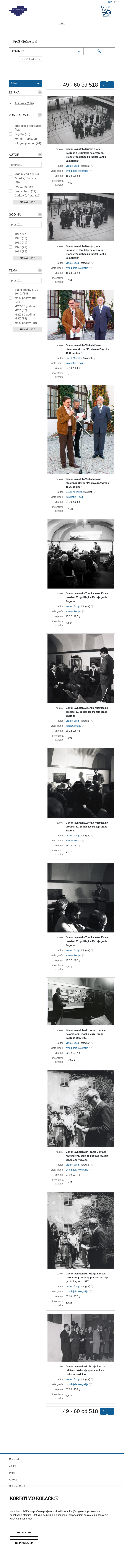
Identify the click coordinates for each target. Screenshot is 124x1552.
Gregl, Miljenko (74, 358)
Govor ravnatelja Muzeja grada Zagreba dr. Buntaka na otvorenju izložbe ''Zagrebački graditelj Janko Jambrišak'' (86, 155)
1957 (21, 233)
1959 (21, 242)
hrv (109, 2)
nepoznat (24, 186)
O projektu (14, 1459)
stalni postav (26, 322)
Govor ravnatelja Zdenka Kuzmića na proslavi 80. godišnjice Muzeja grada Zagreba (87, 712)
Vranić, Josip (27, 173)
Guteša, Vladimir (25, 180)
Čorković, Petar (27, 195)
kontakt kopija (27, 138)
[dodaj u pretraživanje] (92, 165)
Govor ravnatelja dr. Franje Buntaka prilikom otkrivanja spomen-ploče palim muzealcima (86, 1370)
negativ (22, 134)
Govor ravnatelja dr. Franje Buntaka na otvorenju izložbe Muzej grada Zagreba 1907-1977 (86, 1034)
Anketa (13, 1479)
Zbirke (12, 1466)
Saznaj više (26, 1518)
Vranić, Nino (25, 191)
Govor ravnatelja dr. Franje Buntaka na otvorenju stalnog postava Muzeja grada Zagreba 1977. (87, 1156)
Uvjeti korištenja (17, 1486)
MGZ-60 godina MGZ (25, 316)
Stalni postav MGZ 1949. (27, 291)
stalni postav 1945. (27, 299)
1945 (21, 238)
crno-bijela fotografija (28, 127)
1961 (21, 251)
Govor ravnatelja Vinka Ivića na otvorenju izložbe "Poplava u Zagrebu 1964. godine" (87, 349)
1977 (21, 247)
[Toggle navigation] (62, 23)
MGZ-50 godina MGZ (25, 308)
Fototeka (24, 103)
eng (116, 2)
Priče (12, 1473)
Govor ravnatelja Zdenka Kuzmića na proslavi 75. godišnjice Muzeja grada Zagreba (87, 597)
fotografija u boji (28, 143)
